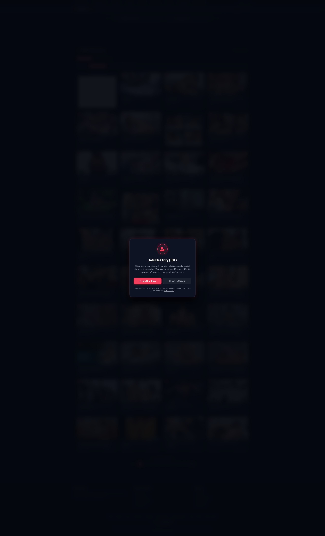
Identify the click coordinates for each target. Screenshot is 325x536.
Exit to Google (178, 281)
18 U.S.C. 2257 (169, 291)
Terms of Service (175, 288)
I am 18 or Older (149, 281)
